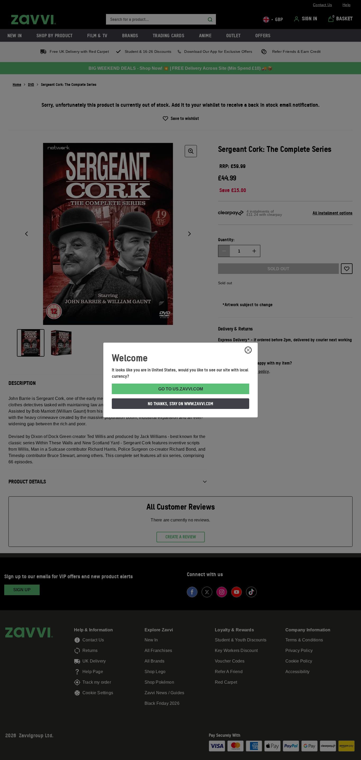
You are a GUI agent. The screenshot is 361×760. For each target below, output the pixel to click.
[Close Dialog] (248, 350)
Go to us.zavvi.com (180, 389)
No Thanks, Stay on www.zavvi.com (180, 403)
